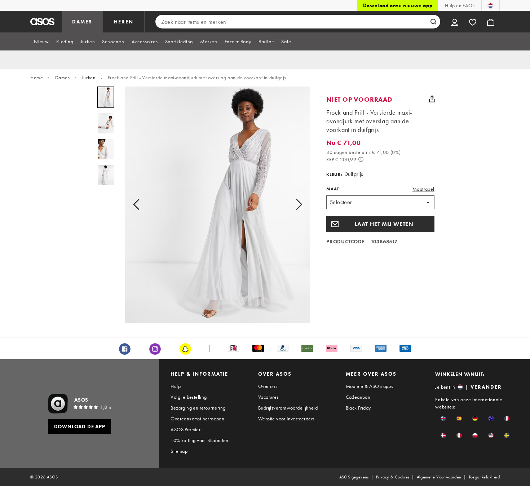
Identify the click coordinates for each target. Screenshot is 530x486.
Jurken (89, 77)
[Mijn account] (455, 21)
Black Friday (358, 408)
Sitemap (179, 451)
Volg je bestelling (189, 397)
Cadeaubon (358, 397)
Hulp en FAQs (459, 5)
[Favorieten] (473, 21)
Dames (62, 77)
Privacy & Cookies (393, 477)
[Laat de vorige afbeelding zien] (138, 204)
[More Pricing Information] (361, 159)
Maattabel (423, 189)
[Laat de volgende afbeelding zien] (297, 204)
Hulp (176, 386)
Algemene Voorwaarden (439, 477)
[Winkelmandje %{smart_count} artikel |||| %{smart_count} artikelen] (491, 21)
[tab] (41, 41)
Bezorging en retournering (198, 408)
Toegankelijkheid (484, 477)
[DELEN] (432, 99)
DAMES (82, 21)
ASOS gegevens (354, 477)
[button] (380, 224)
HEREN (123, 21)
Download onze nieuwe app (397, 5)
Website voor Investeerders (286, 418)
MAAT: (333, 189)
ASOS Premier (185, 429)
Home (36, 77)
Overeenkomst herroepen (197, 418)
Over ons (267, 386)
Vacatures (268, 397)
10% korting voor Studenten (199, 440)
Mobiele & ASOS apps (369, 386)
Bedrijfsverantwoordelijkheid (288, 408)
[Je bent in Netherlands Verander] (490, 5)
